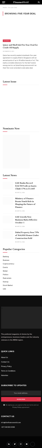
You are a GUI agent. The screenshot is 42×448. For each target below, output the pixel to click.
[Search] (38, 2)
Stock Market (8, 285)
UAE (4, 289)
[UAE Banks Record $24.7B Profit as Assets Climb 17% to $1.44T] (8, 185)
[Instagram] (20, 444)
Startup (5, 282)
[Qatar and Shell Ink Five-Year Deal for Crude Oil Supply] (21, 31)
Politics (5, 274)
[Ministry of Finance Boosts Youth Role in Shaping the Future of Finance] (8, 201)
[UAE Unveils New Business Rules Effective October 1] (8, 219)
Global (5, 271)
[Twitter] (15, 444)
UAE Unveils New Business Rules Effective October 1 (26, 220)
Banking (6, 257)
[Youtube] (26, 444)
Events (5, 267)
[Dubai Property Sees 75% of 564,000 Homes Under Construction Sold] (8, 235)
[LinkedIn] (9, 444)
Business (7, 40)
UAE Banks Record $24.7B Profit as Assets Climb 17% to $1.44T (25, 186)
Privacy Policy (17, 407)
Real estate (7, 278)
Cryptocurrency (8, 264)
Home (5, 7)
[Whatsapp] (32, 444)
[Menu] (3, 2)
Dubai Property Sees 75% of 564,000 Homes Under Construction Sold (27, 235)
